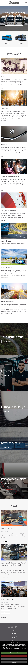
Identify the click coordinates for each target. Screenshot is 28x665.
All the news (3, 617)
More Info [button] (14, 662)
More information (14, 24)
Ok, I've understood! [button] (14, 652)
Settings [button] (14, 659)
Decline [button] (14, 656)
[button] (26, 3)
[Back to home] (14, 3)
